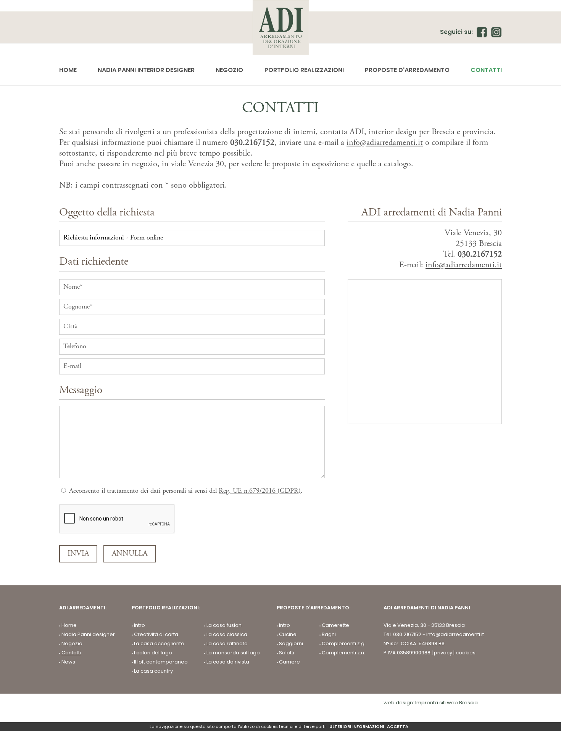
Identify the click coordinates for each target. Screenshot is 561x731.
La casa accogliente (159, 643)
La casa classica (226, 634)
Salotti (286, 652)
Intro (139, 625)
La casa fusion (224, 625)
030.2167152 (252, 143)
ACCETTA (397, 726)
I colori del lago (153, 652)
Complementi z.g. (344, 643)
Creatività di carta (156, 634)
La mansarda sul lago (233, 652)
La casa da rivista (227, 662)
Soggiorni (291, 643)
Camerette (335, 625)
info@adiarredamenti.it (385, 143)
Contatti (486, 70)
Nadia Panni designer (88, 634)
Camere (289, 662)
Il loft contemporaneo (161, 662)
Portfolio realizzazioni (304, 70)
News (68, 662)
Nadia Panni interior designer (146, 70)
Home (68, 70)
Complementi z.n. (343, 652)
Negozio (229, 70)
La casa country (153, 671)
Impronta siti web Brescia (446, 702)
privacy (443, 652)
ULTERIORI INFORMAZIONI (356, 726)
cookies (466, 652)
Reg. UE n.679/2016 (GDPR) (260, 491)
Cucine (288, 634)
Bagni (329, 634)
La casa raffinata (227, 643)
